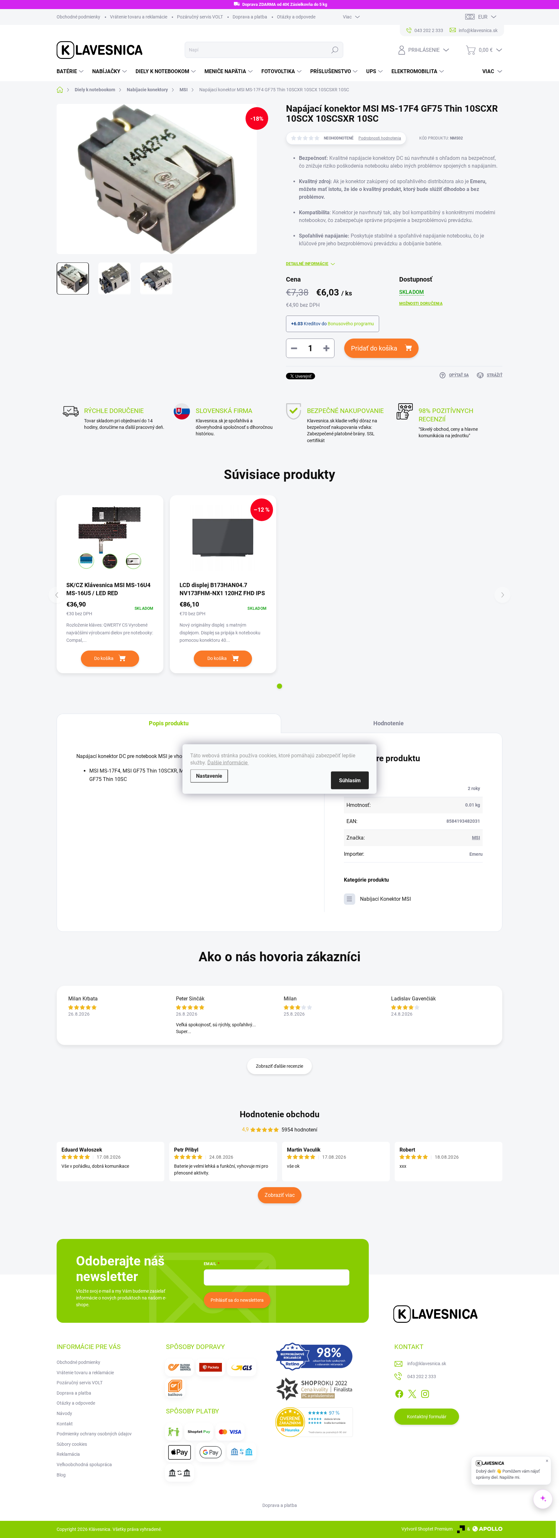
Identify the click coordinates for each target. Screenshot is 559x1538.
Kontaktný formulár (426, 1416)
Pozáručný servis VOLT (200, 16)
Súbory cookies (72, 1444)
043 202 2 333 (421, 1376)
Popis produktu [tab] (169, 723)
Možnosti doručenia (421, 303)
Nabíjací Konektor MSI (385, 899)
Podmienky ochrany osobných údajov (94, 1433)
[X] (412, 1393)
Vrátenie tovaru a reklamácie (138, 16)
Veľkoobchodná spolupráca (84, 1464)
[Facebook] (399, 1393)
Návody (64, 1413)
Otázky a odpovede (296, 16)
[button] (279, 686)
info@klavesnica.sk (426, 1363)
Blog (61, 1474)
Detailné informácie (307, 264)
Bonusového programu (351, 323)
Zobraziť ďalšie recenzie (279, 1066)
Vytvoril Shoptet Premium (427, 1529)
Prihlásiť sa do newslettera (237, 1300)
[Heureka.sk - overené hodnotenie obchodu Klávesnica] (314, 1422)
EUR (483, 17)
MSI (476, 837)
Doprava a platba (250, 16)
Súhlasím (350, 780)
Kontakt (65, 1423)
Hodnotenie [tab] (388, 723)
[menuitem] (71, 71)
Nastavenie (209, 776)
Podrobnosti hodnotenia (379, 138)
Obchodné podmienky (78, 16)
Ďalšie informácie (228, 763)
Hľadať (335, 49)
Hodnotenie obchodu (280, 1114)
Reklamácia (68, 1454)
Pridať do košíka (374, 348)
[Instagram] (425, 1393)
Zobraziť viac (280, 1195)
